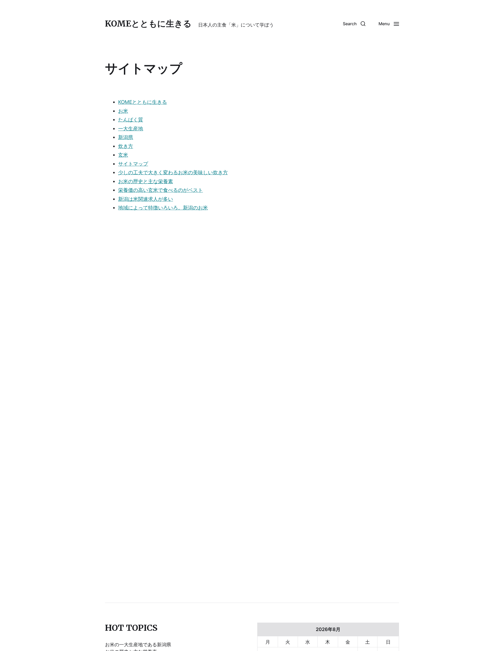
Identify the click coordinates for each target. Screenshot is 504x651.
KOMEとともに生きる (148, 23)
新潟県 (125, 137)
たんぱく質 (130, 120)
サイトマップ (133, 164)
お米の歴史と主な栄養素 (145, 181)
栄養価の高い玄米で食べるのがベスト (160, 190)
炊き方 (125, 146)
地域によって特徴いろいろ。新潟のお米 (163, 208)
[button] (354, 23)
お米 (123, 111)
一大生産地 (130, 129)
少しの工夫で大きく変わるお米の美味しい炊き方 (173, 173)
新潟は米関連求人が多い (145, 199)
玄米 (123, 155)
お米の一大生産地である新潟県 (138, 644)
